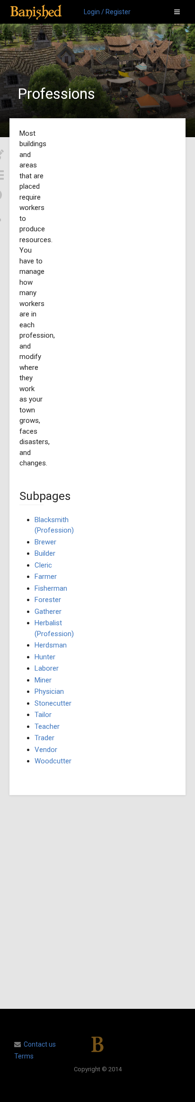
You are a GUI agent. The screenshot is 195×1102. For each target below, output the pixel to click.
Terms (24, 1056)
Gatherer (48, 611)
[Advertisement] (97, 902)
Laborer (47, 668)
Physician (49, 691)
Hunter (45, 657)
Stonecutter (53, 703)
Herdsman (51, 645)
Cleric (43, 565)
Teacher (47, 726)
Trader (44, 738)
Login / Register (107, 12)
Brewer (45, 542)
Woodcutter (53, 761)
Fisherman (51, 588)
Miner (43, 680)
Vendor (46, 749)
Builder (45, 553)
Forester (48, 599)
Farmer (46, 576)
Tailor (43, 714)
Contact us (40, 1044)
